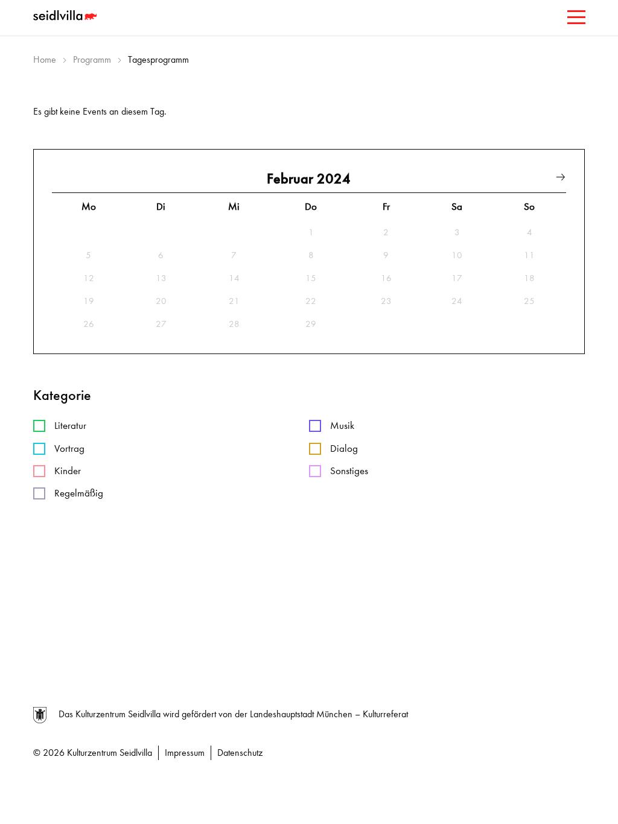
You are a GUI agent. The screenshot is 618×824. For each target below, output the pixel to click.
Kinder (67, 471)
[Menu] (575, 19)
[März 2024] (560, 179)
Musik (342, 425)
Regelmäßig (78, 493)
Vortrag (69, 448)
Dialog (344, 448)
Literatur (70, 425)
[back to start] (66, 17)
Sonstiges (349, 471)
